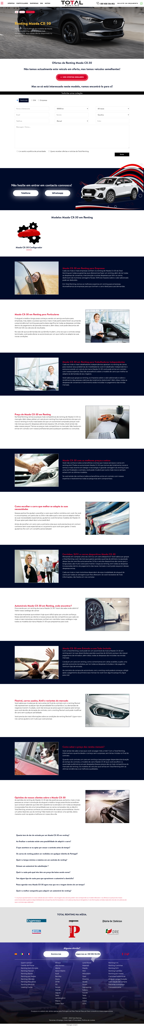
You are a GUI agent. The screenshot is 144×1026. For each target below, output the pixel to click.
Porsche (85, 979)
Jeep (57, 995)
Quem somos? (26, 963)
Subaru (85, 990)
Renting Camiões (115, 971)
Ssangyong (86, 987)
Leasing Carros (26, 987)
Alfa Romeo (59, 965)
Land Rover (86, 963)
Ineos (84, 1001)
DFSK (57, 982)
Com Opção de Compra (117, 982)
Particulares (22, 3)
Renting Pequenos (28, 982)
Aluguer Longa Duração (117, 979)
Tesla (84, 995)
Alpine (57, 968)
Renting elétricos (27, 984)
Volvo (84, 998)
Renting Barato (27, 974)
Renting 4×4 (113, 963)
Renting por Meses (28, 976)
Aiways (58, 963)
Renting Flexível (27, 971)
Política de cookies (88, 1020)
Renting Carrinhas (115, 965)
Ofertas (11, 3)
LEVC (84, 1004)
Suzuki (85, 993)
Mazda (22, 12)
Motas (47, 3)
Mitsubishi (86, 974)
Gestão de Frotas (27, 965)
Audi (57, 974)
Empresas (34, 3)
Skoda (84, 982)
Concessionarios (114, 987)
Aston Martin (60, 971)
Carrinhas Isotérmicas (116, 976)
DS (56, 984)
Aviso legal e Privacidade (72, 1020)
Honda (58, 990)
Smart (84, 984)
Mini (84, 971)
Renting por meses (116, 974)
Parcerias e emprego (116, 984)
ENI (41, 3)
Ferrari (57, 987)
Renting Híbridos (27, 979)
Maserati (85, 965)
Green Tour (59, 1004)
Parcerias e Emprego (56, 1020)
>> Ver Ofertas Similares (72, 77)
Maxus (57, 1001)
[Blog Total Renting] (128, 954)
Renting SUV (113, 968)
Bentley (58, 976)
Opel (84, 976)
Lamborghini (60, 998)
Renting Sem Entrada (29, 968)
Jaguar (58, 993)
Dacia (57, 979)
